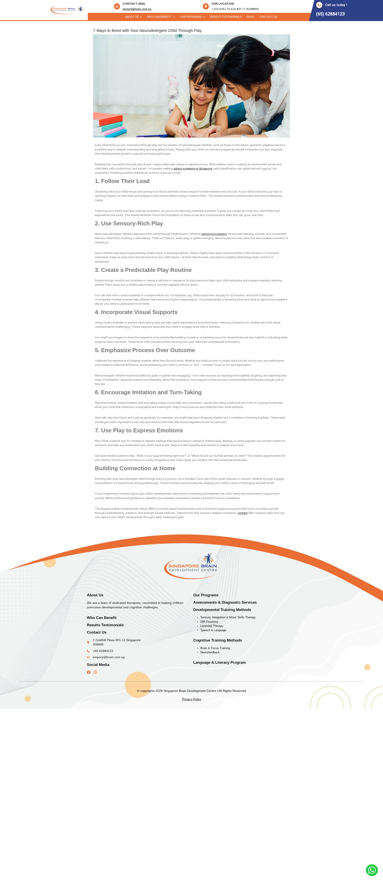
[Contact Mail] (117, 6)
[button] (133, 17)
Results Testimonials (226, 16)
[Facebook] (89, 672)
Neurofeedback (210, 652)
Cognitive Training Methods (217, 640)
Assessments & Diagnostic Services (225, 602)
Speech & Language (213, 630)
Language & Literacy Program (219, 662)
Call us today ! (336, 5)
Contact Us (268, 16)
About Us (132, 16)
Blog (250, 16)
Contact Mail (134, 3)
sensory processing (214, 234)
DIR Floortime (209, 621)
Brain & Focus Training (215, 648)
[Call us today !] (319, 5)
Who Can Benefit (159, 16)
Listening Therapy (211, 626)
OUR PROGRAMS (190, 16)
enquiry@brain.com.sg (137, 9)
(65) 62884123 (330, 14)
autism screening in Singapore (193, 168)
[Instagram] (95, 672)
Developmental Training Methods (222, 610)
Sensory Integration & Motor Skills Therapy (228, 617)
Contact (243, 513)
